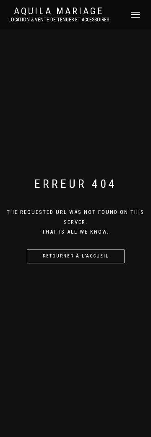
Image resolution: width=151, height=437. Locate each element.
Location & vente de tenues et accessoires (58, 20)
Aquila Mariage (59, 11)
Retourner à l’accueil (76, 256)
